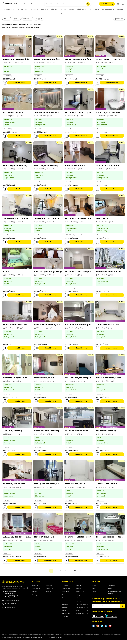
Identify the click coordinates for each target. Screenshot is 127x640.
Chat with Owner (19, 83)
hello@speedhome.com (12, 600)
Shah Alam (81, 9)
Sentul (63, 14)
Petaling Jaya (22, 9)
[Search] (88, 4)
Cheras (54, 9)
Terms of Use (17, 637)
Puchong (44, 9)
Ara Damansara (108, 9)
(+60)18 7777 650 (10, 607)
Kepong (120, 9)
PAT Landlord (50, 637)
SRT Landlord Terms (28, 637)
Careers (48, 592)
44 (75, 571)
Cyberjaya (34, 9)
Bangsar (63, 9)
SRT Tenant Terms (40, 637)
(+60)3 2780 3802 (10, 604)
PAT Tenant (58, 637)
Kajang (71, 9)
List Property (108, 4)
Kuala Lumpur (9, 9)
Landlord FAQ (36, 589)
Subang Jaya (94, 9)
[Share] (4, 83)
